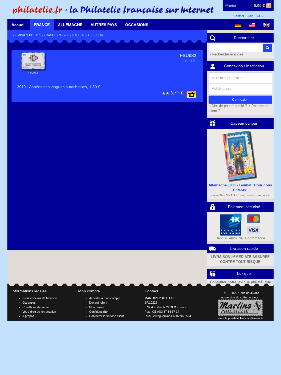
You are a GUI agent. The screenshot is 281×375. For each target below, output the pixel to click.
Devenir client (98, 302)
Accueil (19, 25)
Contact (239, 16)
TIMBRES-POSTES (28, 35)
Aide (250, 16)
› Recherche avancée (226, 54)
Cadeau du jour (244, 123)
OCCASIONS (136, 25)
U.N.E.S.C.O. (81, 35)
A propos (28, 316)
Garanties (29, 302)
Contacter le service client (106, 316)
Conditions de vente (36, 307)
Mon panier (96, 307)
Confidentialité (98, 311)
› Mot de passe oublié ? (228, 106)
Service (64, 35)
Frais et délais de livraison (40, 298)
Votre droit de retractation (39, 311)
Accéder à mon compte (104, 298)
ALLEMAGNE (70, 25)
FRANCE (42, 25)
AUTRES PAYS (104, 25)
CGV (260, 16)
